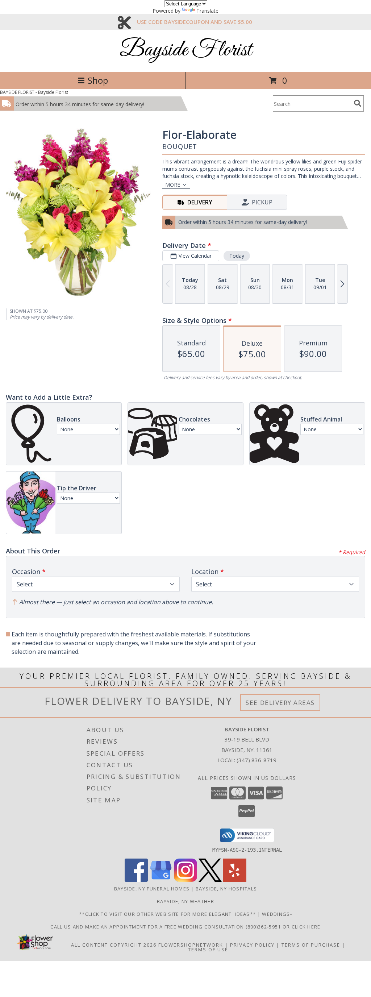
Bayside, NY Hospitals (226, 888)
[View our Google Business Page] (160, 879)
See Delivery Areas (280, 702)
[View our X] (210, 879)
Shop (98, 80)
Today (236, 255)
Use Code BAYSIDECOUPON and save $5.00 (194, 21)
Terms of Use (208, 949)
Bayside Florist (186, 50)
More (172, 184)
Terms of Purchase (311, 945)
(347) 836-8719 (256, 760)
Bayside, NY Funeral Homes (152, 888)
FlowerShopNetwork (190, 945)
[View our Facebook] (136, 879)
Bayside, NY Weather (185, 901)
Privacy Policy (252, 945)
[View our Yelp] (234, 879)
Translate (207, 10)
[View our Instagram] (185, 879)
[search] (357, 103)
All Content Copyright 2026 (114, 945)
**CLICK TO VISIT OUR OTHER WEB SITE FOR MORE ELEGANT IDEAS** (168, 914)
